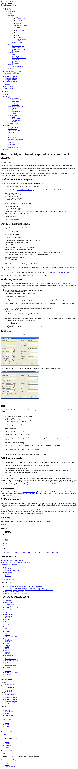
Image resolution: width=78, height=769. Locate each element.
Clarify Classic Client (11, 636)
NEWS (7, 713)
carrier (6, 630)
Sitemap (7, 765)
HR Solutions (9, 10)
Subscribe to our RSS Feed (9, 564)
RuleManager (20, 30)
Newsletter (15, 63)
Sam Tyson (8, 657)
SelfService (19, 23)
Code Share (8, 640)
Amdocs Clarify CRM (11, 607)
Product (7, 723)
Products (11, 15)
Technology (8, 624)
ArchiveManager (21, 39)
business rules (9, 614)
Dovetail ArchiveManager (26, 190)
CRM (6, 628)
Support (10, 65)
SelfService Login (17, 66)
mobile (7, 662)
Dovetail (7, 8)
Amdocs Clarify (9, 631)
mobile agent (8, 674)
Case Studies (16, 56)
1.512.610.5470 (9, 691)
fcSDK (7, 647)
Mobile (18, 22)
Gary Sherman (5, 552)
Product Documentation (19, 58)
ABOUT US (8, 710)
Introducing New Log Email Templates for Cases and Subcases (24, 586)
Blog (13, 54)
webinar (7, 654)
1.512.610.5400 (9, 73)
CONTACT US (9, 715)
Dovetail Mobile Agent (11, 660)
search (6, 626)
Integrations (15, 51)
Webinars (15, 61)
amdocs (7, 648)
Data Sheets (15, 59)
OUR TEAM (9, 712)
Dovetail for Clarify (10, 665)
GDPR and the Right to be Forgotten (16, 593)
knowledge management (12, 672)
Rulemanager (24, 173)
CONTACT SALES (7, 734)
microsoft (7, 652)
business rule (18, 552)
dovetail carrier (9, 676)
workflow (7, 642)
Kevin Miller (8, 609)
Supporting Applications (19, 25)
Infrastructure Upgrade (19, 49)
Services (10, 44)
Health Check (16, 47)
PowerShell (8, 645)
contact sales (8, 71)
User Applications (17, 17)
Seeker (18, 32)
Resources (11, 53)
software (7, 635)
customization (36, 552)
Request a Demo (17, 42)
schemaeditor (8, 667)
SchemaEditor (20, 37)
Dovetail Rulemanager (30, 492)
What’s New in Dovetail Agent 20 (15, 591)
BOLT (18, 41)
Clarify (7, 612)
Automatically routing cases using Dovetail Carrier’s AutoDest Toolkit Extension (29, 590)
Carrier (18, 29)
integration (8, 619)
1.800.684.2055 (9, 684)
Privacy (7, 763)
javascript (7, 623)
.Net (6, 638)
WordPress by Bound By (8, 760)
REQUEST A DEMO (7, 1)
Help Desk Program (18, 46)
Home (10, 13)
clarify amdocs (27, 552)
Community (8, 664)
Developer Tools (17, 34)
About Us (11, 68)
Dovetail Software (10, 659)
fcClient (7, 633)
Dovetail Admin (9, 655)
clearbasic (7, 621)
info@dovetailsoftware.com (13, 694)
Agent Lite (19, 20)
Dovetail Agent (20, 18)
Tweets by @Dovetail (7, 579)
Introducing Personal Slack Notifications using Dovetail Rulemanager (25, 588)
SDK (17, 35)
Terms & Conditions (11, 766)
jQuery (7, 643)
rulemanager (54, 552)
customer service (10, 650)
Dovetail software (6, 3)
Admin (18, 27)
